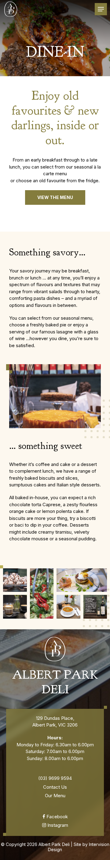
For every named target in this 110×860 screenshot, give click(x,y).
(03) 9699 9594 (55, 778)
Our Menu (55, 795)
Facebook (56, 816)
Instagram (57, 825)
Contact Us (55, 787)
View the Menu (55, 197)
